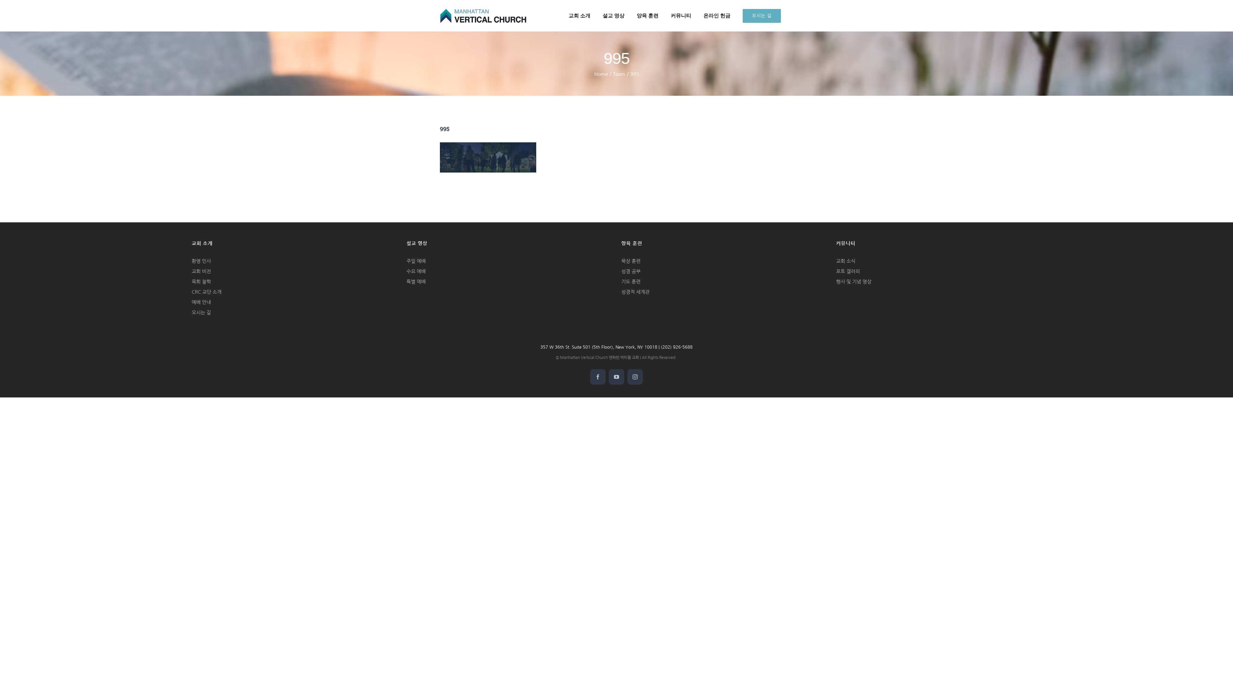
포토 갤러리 (848, 271)
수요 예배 (416, 271)
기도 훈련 (631, 281)
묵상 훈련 (631, 261)
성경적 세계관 (635, 291)
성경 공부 (631, 271)
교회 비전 (201, 271)
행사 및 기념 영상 (853, 281)
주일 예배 (416, 261)
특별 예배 (416, 281)
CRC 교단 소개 (207, 291)
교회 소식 (845, 261)
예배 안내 (201, 302)
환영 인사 (201, 261)
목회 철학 (201, 281)
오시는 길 (201, 312)
